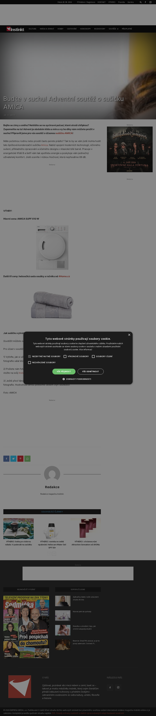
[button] (78, 379)
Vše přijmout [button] (64, 371)
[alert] (78, 358)
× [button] (129, 335)
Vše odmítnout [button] (90, 371)
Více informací (85, 349)
